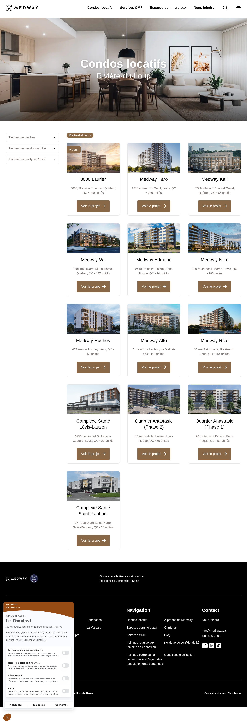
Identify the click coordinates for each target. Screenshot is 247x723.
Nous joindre (204, 7)
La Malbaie (93, 627)
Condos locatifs (100, 7)
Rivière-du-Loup (80, 135)
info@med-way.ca (214, 630)
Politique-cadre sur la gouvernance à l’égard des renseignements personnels (145, 659)
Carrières (170, 627)
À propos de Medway (178, 620)
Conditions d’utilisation (179, 654)
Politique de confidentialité (181, 642)
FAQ (167, 635)
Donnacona (94, 620)
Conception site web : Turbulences (222, 693)
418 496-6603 (211, 636)
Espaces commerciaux (168, 7)
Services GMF (131, 7)
